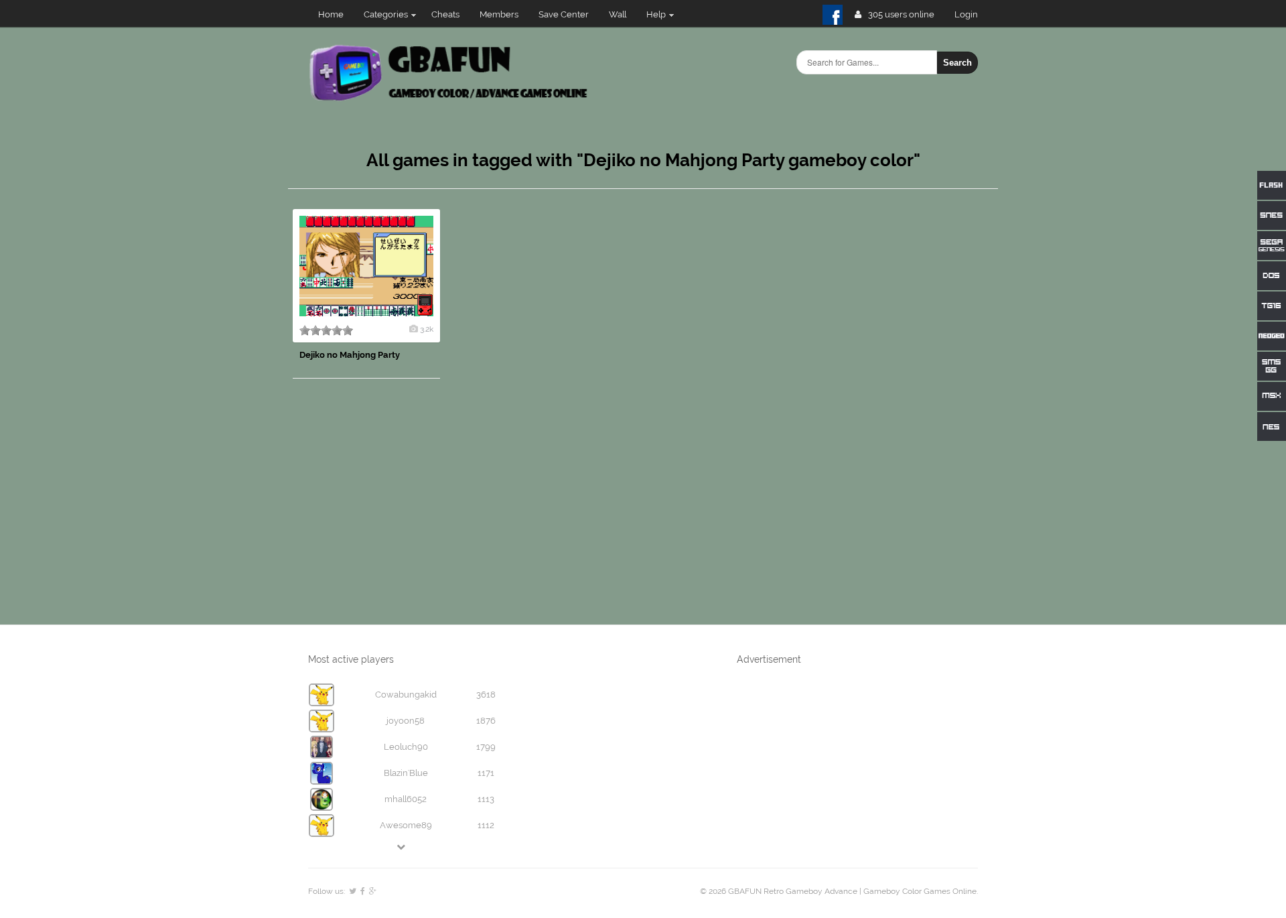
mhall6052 (405, 799)
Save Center (564, 14)
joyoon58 (405, 721)
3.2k (426, 329)
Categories (386, 14)
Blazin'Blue (406, 773)
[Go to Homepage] (449, 99)
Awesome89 (406, 825)
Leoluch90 (406, 747)
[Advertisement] (897, 410)
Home (331, 14)
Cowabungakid (406, 695)
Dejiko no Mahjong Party (349, 355)
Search (957, 63)
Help (656, 14)
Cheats (445, 14)
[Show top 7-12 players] (402, 846)
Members (499, 14)
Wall (617, 14)
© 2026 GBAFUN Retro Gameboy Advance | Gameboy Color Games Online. (839, 891)
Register (971, 14)
